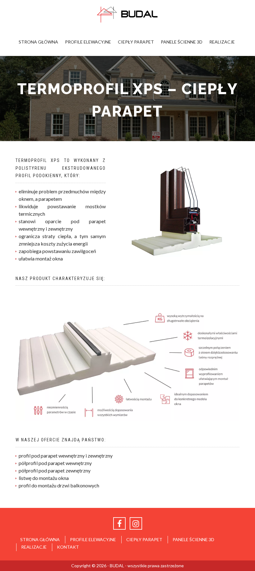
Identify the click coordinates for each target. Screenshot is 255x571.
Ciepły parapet (136, 41)
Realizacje (222, 41)
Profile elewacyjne (88, 41)
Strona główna (38, 41)
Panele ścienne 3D (181, 41)
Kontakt (68, 547)
